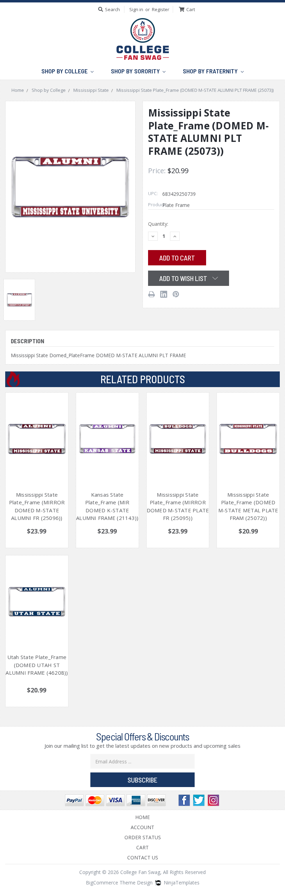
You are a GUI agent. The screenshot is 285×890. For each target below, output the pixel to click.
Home (142, 817)
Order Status (142, 837)
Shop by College (65, 71)
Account (142, 827)
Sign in (136, 9)
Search (112, 9)
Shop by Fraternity (211, 71)
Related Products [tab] (142, 379)
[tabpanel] (37, 470)
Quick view (36, 431)
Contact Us (142, 857)
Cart (142, 847)
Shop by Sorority (136, 71)
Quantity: (158, 224)
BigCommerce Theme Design (119, 882)
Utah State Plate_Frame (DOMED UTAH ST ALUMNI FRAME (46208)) (37, 665)
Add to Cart (37, 447)
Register (160, 9)
